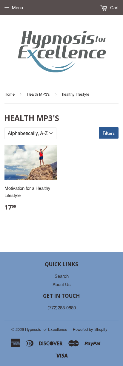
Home (9, 94)
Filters (109, 133)
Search (62, 276)
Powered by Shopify (90, 329)
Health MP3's (38, 94)
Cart (114, 7)
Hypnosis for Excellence (46, 329)
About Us (62, 284)
